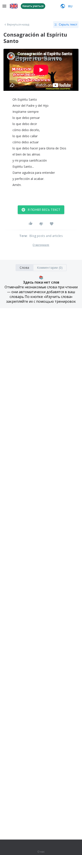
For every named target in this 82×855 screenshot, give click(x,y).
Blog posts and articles (46, 236)
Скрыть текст (68, 24)
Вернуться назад (18, 24)
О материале (41, 245)
